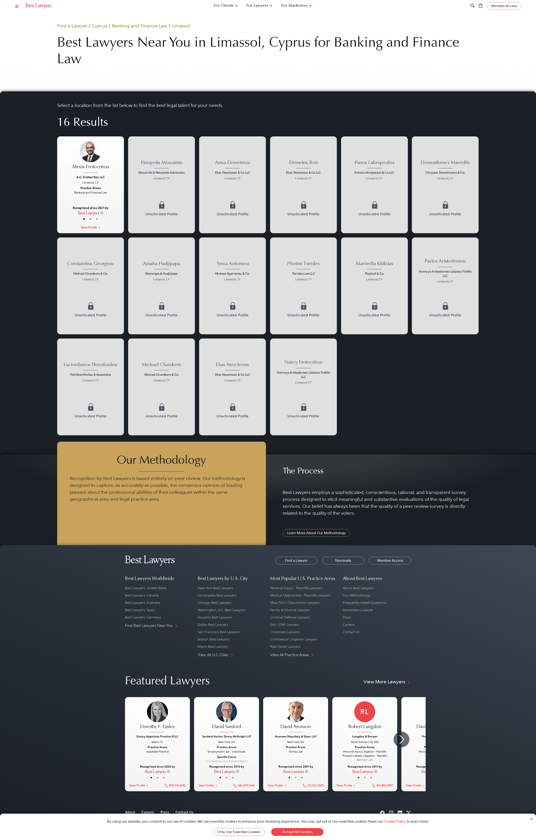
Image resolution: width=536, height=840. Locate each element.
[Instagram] (391, 812)
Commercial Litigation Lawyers (293, 639)
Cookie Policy (395, 821)
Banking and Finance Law (139, 25)
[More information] (101, 212)
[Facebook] (382, 812)
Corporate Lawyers (285, 632)
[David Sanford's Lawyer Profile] (226, 717)
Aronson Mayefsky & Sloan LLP (295, 736)
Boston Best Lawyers (213, 639)
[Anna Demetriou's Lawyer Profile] (233, 171)
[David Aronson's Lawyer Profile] (295, 717)
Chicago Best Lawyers (214, 603)
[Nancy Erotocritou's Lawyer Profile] (303, 373)
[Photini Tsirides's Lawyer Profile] (303, 272)
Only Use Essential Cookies (238, 832)
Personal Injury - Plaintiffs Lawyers (296, 588)
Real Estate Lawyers (285, 647)
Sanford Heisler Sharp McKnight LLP (226, 736)
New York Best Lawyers (215, 588)
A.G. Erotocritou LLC (90, 177)
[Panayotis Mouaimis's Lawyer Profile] (162, 171)
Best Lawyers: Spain (140, 610)
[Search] (472, 6)
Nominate (343, 560)
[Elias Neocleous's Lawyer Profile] (233, 373)
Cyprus (99, 25)
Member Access (390, 560)
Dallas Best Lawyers (213, 625)
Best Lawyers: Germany (143, 617)
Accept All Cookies (297, 832)
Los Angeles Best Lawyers (217, 595)
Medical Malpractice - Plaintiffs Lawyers (300, 595)
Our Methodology (357, 595)
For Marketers (294, 6)
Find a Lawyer (72, 25)
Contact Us (351, 632)
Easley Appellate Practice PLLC (158, 736)
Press (347, 617)
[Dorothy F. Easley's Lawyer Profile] (157, 717)
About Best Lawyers (358, 588)
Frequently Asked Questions (364, 603)
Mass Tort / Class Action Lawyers (295, 603)
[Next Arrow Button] (401, 739)
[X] (408, 812)
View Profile (89, 227)
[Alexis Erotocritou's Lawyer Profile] (91, 157)
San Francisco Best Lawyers (219, 632)
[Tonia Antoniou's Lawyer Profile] (233, 272)
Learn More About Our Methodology (316, 533)
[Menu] (17, 6)
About (130, 812)
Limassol (181, 25)
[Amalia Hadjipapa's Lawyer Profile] (162, 272)
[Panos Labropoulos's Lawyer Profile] (374, 171)
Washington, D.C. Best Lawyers (221, 610)
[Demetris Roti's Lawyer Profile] (303, 171)
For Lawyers (257, 6)
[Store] (481, 6)
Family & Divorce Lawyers (290, 610)
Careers (349, 625)
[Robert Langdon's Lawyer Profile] (364, 717)
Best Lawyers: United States (146, 588)
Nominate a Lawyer (358, 610)
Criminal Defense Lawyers (290, 617)
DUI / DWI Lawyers (284, 625)
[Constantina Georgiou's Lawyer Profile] (91, 272)
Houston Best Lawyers (215, 617)
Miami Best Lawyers (213, 647)
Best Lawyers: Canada (142, 595)
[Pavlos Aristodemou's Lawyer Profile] (445, 272)
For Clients (223, 6)
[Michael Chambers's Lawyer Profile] (162, 373)
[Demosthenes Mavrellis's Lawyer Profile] (445, 171)
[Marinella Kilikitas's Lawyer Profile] (374, 272)
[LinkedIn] (400, 812)
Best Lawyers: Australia (142, 603)
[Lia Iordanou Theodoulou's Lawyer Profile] (91, 373)
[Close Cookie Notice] (531, 818)
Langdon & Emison (365, 736)
